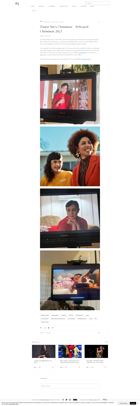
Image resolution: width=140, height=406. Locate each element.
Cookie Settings (124, 403)
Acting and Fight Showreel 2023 (43, 361)
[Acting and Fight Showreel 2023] (43, 351)
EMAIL (91, 400)
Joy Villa (71, 315)
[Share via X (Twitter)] (45, 328)
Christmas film (79, 315)
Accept (133, 403)
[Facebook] (63, 400)
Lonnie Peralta (71, 318)
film (96, 318)
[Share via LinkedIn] (49, 328)
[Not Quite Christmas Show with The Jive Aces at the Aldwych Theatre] (96, 351)
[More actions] (99, 22)
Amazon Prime (45, 322)
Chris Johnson (44, 318)
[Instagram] (70, 400)
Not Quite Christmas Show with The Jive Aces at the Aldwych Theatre (95, 361)
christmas (63, 315)
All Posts (34, 10)
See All (106, 342)
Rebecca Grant (45, 315)
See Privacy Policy (13, 404)
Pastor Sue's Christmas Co (58, 318)
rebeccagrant (55, 315)
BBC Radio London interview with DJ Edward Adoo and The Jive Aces (69, 361)
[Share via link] (52, 328)
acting (87, 315)
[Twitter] (66, 400)
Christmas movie (82, 318)
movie (90, 318)
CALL (95, 400)
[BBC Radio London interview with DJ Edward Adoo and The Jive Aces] (70, 351)
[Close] (138, 403)
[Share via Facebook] (41, 328)
